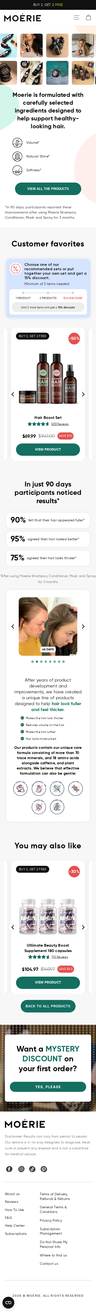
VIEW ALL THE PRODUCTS (48, 189)
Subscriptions (16, 1234)
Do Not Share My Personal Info (53, 1244)
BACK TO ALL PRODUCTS (48, 1006)
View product (48, 449)
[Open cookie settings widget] (8, 1303)
